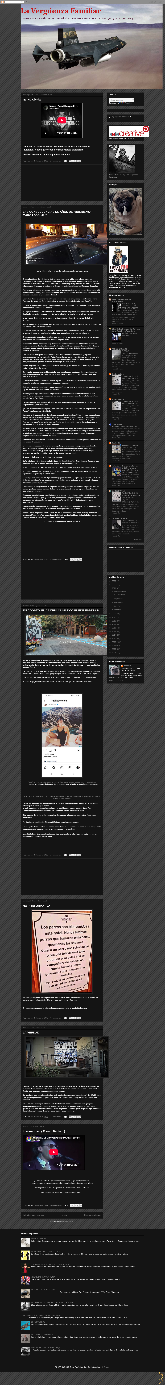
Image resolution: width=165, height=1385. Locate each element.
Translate (128, 103)
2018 (114, 621)
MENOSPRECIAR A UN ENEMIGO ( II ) (46, 1348)
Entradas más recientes (33, 1215)
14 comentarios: (56, 559)
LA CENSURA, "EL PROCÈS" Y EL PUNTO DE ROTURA (53, 1303)
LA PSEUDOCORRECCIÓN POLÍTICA (45, 1251)
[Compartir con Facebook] (77, 161)
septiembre (119, 599)
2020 (114, 614)
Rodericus (128, 666)
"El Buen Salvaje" (66, 461)
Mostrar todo (138, 540)
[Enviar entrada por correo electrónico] (65, 161)
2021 (114, 588)
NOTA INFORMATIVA (36, 905)
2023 (114, 581)
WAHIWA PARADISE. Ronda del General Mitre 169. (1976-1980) (131, 495)
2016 (114, 628)
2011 (114, 646)
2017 (114, 624)
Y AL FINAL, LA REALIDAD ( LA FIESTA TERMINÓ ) (51, 1264)
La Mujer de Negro (120, 518)
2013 (114, 638)
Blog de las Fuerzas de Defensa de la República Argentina (126, 330)
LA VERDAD (31, 1032)
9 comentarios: (56, 855)
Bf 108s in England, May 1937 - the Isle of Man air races (130, 470)
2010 (114, 649)
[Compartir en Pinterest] (80, 161)
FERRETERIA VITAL (39, 1239)
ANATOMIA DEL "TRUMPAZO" (43, 1277)
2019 (114, 617)
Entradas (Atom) (67, 1222)
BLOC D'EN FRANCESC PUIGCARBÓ (122, 300)
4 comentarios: (56, 1018)
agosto (117, 602)
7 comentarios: (56, 1117)
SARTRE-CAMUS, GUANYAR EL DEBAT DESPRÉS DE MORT (130, 306)
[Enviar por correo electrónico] (70, 161)
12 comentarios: (56, 1205)
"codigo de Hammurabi (34, 478)
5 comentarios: (56, 161)
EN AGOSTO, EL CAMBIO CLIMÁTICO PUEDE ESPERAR (61, 610)
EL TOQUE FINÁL (38, 1322)
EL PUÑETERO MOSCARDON (43, 1290)
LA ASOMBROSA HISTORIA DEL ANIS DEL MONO (41, 1315)
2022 (114, 585)
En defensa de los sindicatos (123, 427)
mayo (116, 609)
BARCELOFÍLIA (118, 491)
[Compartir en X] (75, 161)
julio (116, 606)
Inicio (64, 1215)
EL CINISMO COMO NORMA (42, 1335)
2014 (114, 635)
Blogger (106, 1367)
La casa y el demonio (130, 445)
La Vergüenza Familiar (61, 11)
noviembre (118, 591)
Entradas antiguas (92, 1215)
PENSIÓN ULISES (119, 349)
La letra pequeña (128, 520)
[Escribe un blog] (72, 161)
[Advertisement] (62, 183)
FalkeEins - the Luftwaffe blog (125, 466)
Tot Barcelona (118, 374)
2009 (114, 652)
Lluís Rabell (117, 424)
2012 (114, 642)
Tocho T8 (116, 443)
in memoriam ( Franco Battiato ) (44, 1131)
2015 (114, 631)
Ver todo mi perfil (116, 680)
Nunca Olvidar (32, 99)
